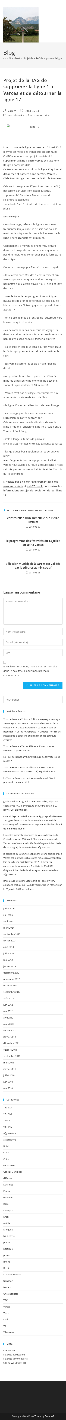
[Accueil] (4, 58)
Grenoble (8, 1197)
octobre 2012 (10, 985)
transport (8, 1280)
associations (9, 1139)
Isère (5, 1203)
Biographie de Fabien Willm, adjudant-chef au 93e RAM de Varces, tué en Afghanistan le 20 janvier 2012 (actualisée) (31, 805)
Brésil (6, 1146)
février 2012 (9, 1030)
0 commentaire (40, 115)
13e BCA (7, 1107)
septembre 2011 (11, 1056)
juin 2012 (8, 1004)
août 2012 (8, 998)
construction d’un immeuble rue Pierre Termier (33, 520)
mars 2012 (8, 1024)
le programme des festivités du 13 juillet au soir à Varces (33, 543)
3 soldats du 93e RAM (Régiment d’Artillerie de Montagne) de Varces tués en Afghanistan (31, 870)
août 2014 (8, 946)
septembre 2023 (11, 934)
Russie (6, 1268)
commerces (9, 1165)
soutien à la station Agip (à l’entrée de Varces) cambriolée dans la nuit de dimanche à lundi (33, 824)
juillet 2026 (8, 908)
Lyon (6, 1216)
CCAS (6, 1152)
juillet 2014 (8, 953)
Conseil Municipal (12, 1171)
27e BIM (7, 1114)
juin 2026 (8, 915)
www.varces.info (13, 486)
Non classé (15, 115)
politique (8, 1248)
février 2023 (9, 940)
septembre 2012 (11, 991)
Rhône (6, 1261)
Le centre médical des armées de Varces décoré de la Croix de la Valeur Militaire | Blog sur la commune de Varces (30, 839)
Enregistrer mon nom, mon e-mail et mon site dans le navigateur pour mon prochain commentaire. (30, 671)
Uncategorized (10, 1293)
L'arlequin (8, 1210)
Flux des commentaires (15, 1358)
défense (7, 1178)
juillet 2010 (8, 1075)
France (6, 1191)
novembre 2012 (11, 979)
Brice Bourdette (11, 880)
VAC (5, 1300)
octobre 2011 (10, 1049)
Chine (6, 1159)
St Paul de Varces (12, 1274)
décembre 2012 (11, 972)
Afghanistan (9, 1133)
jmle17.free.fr (35, 486)
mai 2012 (8, 1011)
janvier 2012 (9, 1036)
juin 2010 (8, 1081)
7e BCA (7, 1120)
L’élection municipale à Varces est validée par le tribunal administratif (33, 566)
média (6, 1223)
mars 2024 (8, 927)
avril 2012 (8, 1017)
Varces (12, 110)
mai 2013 (8, 959)
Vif (4, 1325)
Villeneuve (8, 1332)
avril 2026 (8, 921)
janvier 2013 (9, 966)
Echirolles (8, 1184)
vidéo (6, 1319)
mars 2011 (8, 1062)
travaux (7, 1287)
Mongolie (8, 1229)
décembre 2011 (11, 1043)
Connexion (9, 1350)
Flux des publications (14, 1354)
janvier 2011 (9, 1069)
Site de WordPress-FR (14, 1362)
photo (6, 1242)
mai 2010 (8, 1088)
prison (6, 1255)
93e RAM (7, 1127)
